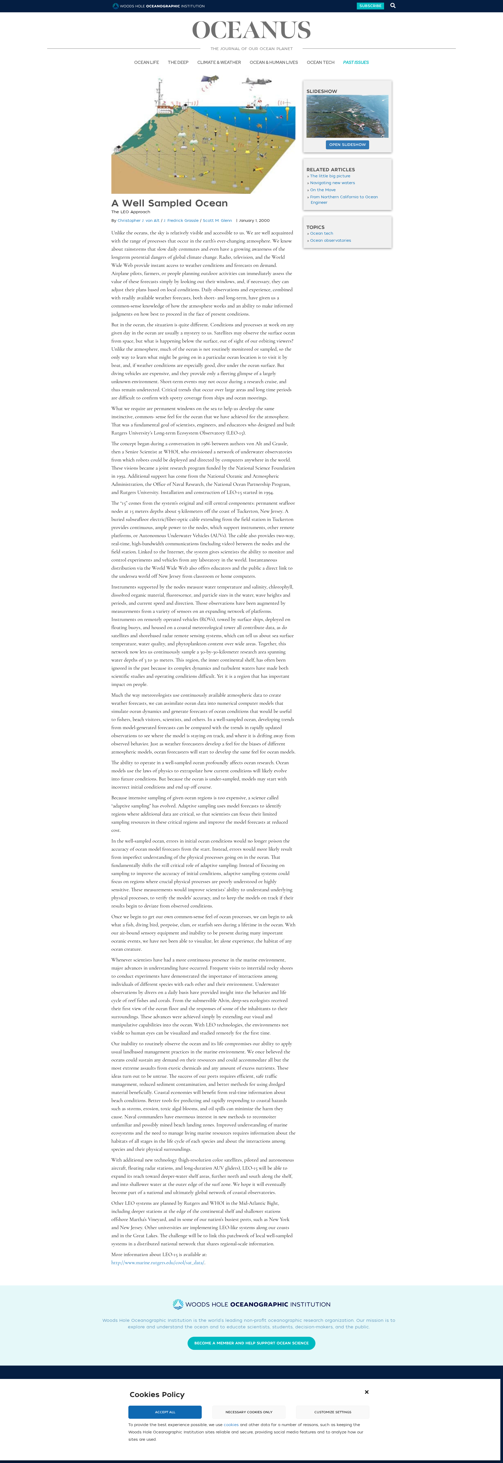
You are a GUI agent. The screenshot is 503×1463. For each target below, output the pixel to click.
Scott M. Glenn (217, 220)
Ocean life (146, 62)
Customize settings (332, 1412)
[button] (366, 1392)
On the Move (323, 190)
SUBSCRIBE (370, 5)
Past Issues (356, 62)
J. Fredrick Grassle (181, 220)
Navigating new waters (332, 182)
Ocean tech (321, 62)
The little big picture (330, 176)
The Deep (178, 62)
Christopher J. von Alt (139, 220)
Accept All (165, 1412)
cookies (231, 1424)
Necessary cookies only (249, 1412)
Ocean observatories (330, 240)
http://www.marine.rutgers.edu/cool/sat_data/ (157, 1263)
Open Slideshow (347, 144)
